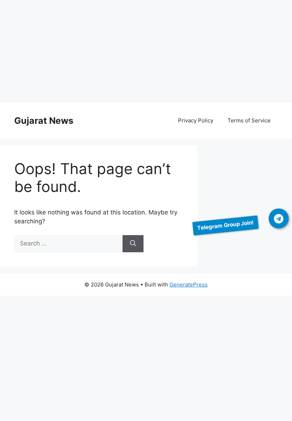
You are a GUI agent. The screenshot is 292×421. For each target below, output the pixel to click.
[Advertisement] (146, 53)
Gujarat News (43, 120)
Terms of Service (249, 120)
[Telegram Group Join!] (279, 219)
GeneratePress (189, 284)
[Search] (133, 243)
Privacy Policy (195, 120)
